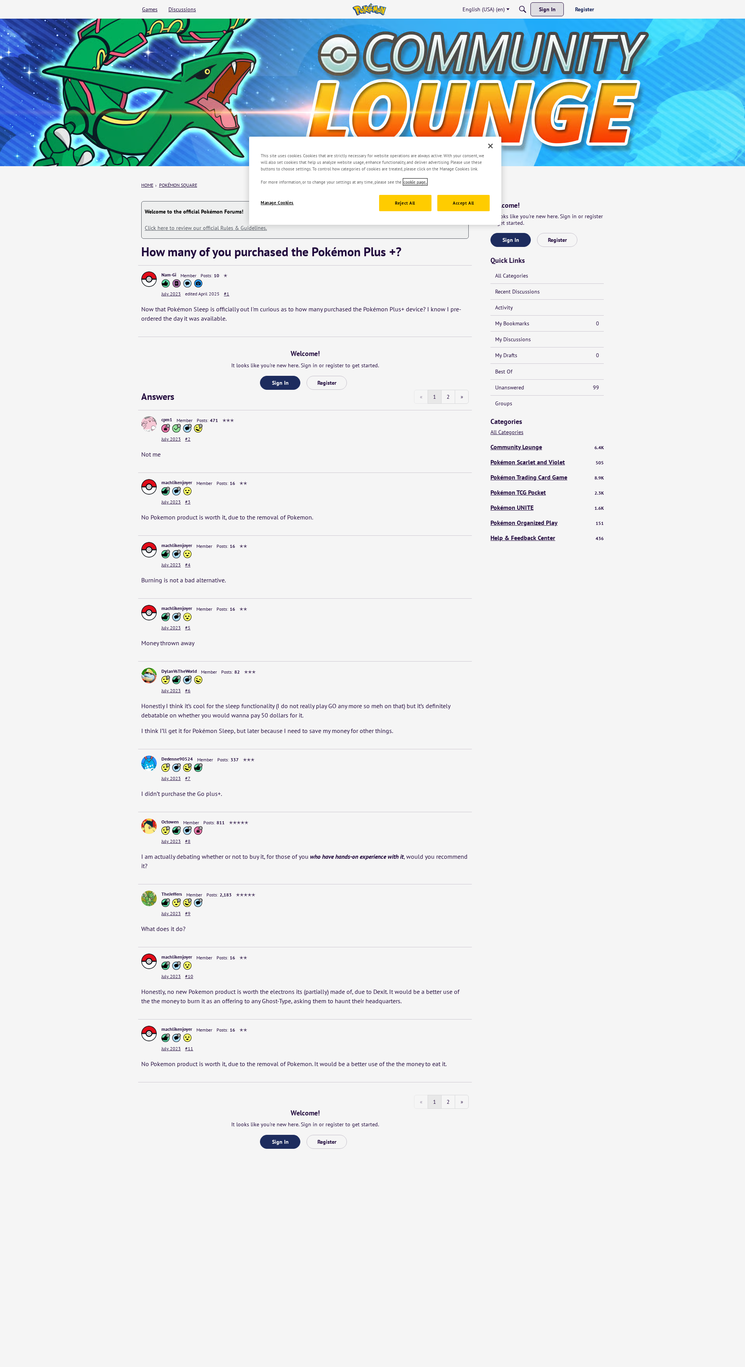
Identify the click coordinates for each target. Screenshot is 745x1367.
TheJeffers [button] (171, 894)
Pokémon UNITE (547, 507)
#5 (188, 628)
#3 (188, 502)
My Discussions (513, 339)
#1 (226, 294)
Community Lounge (547, 447)
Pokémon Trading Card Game (547, 477)
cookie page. (415, 182)
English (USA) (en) (484, 9)
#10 (189, 976)
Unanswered (547, 387)
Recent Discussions (517, 291)
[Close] (490, 146)
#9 (188, 913)
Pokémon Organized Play (547, 522)
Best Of (503, 371)
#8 (188, 841)
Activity (504, 307)
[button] (149, 279)
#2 (188, 439)
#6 (188, 690)
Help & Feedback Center (547, 538)
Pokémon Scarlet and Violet (547, 462)
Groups (503, 403)
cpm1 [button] (166, 419)
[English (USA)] (369, 9)
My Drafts (547, 355)
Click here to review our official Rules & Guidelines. (206, 227)
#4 (188, 565)
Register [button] (326, 382)
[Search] (523, 9)
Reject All (405, 203)
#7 (188, 778)
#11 (189, 1048)
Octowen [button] (170, 822)
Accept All (463, 203)
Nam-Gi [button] (168, 275)
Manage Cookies (277, 202)
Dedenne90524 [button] (177, 759)
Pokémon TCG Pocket (547, 492)
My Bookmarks (547, 323)
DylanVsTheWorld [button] (179, 671)
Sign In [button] (280, 382)
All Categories (511, 275)
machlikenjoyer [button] (176, 482)
